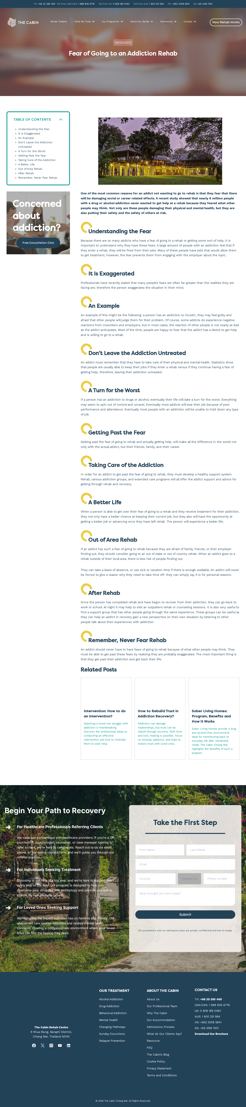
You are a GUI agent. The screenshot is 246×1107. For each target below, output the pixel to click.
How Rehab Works (226, 22)
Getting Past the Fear (32, 155)
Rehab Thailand (59, 21)
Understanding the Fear (34, 129)
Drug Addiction (109, 1006)
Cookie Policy (156, 1061)
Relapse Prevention (112, 1040)
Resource (153, 1040)
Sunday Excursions (112, 1034)
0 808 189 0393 (121, 3)
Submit (185, 914)
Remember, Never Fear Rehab (37, 177)
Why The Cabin (157, 1013)
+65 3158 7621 (205, 3)
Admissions (166, 21)
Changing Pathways (112, 1027)
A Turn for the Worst (31, 151)
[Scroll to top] (242, 945)
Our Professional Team (162, 1006)
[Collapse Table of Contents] (60, 119)
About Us (153, 999)
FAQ (149, 1047)
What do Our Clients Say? (164, 1034)
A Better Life (26, 164)
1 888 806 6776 (86, 3)
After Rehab (26, 173)
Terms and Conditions (162, 1075)
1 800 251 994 (156, 3)
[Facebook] (34, 1045)
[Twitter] (42, 1045)
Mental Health (108, 1020)
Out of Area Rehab (30, 169)
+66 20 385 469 (46, 3)
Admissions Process (161, 1027)
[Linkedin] (68, 1045)
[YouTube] (60, 1045)
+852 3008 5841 (180, 3)
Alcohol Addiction (111, 999)
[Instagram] (51, 1045)
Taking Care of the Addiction (37, 160)
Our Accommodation (161, 1020)
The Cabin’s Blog (158, 1054)
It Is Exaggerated (29, 133)
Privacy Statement (159, 1068)
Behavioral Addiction (113, 1013)
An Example (26, 138)
